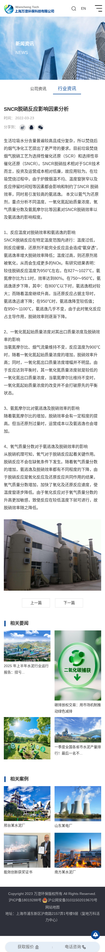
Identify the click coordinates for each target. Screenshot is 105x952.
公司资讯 (38, 89)
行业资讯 (67, 88)
